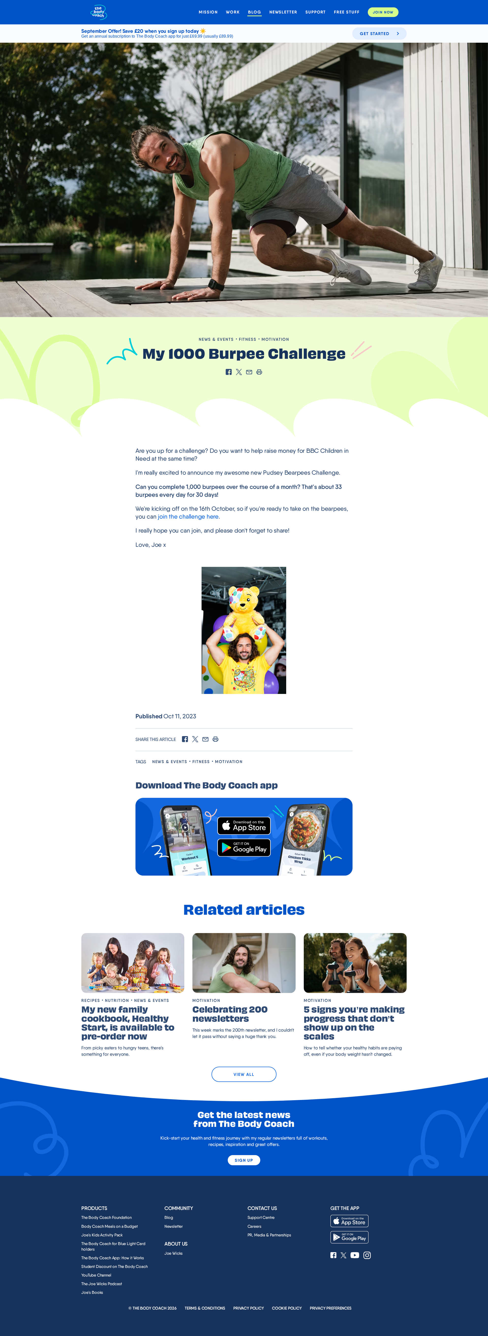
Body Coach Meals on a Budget (109, 1226)
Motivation (275, 339)
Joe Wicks (173, 1253)
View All (244, 1074)
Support (316, 12)
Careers (254, 1226)
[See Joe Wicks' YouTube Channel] (354, 1255)
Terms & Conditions (205, 1308)
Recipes (90, 1000)
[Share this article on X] (239, 372)
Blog (254, 12)
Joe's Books (92, 1292)
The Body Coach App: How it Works (112, 1257)
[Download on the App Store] (244, 826)
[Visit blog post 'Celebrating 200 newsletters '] (243, 963)
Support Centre (261, 1217)
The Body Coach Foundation (106, 1217)
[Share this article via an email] (249, 372)
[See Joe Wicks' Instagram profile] (367, 1256)
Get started (375, 33)
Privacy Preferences (331, 1308)
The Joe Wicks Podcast (101, 1283)
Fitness (247, 339)
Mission (208, 12)
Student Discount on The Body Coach (114, 1266)
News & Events (216, 339)
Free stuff (346, 12)
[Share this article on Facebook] (229, 372)
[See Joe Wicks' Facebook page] (333, 1255)
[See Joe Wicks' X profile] (343, 1255)
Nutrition (117, 1000)
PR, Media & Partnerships (269, 1235)
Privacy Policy (248, 1308)
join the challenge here (188, 516)
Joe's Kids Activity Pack (102, 1235)
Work (233, 12)
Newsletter (283, 12)
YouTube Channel (96, 1275)
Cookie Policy (287, 1308)
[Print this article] (259, 372)
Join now (383, 12)
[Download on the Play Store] (244, 848)
